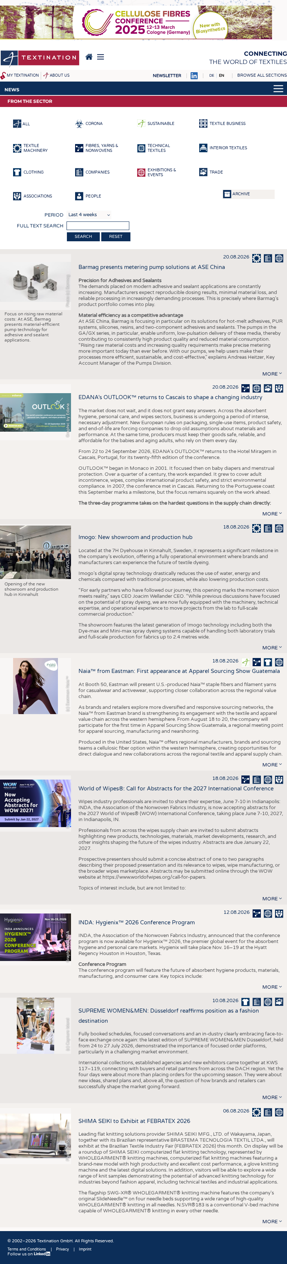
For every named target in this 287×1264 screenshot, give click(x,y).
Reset (116, 236)
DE (211, 75)
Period (54, 215)
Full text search (40, 226)
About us (60, 75)
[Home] (40, 59)
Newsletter (167, 75)
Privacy (62, 1249)
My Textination (23, 75)
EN (221, 75)
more (270, 374)
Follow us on (20, 1254)
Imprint (85, 1249)
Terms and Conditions (26, 1249)
